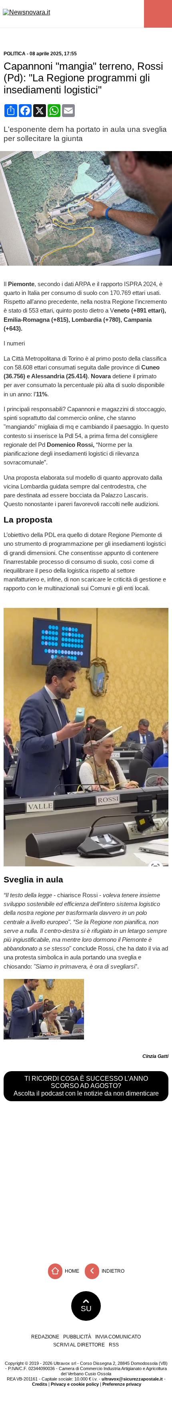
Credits (39, 1384)
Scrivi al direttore (79, 1345)
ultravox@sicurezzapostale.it (132, 1379)
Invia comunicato (118, 1337)
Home (71, 1271)
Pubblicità (77, 1337)
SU (86, 1308)
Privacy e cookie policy (75, 1384)
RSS (114, 1345)
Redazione (45, 1337)
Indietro (112, 1271)
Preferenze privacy (121, 1384)
